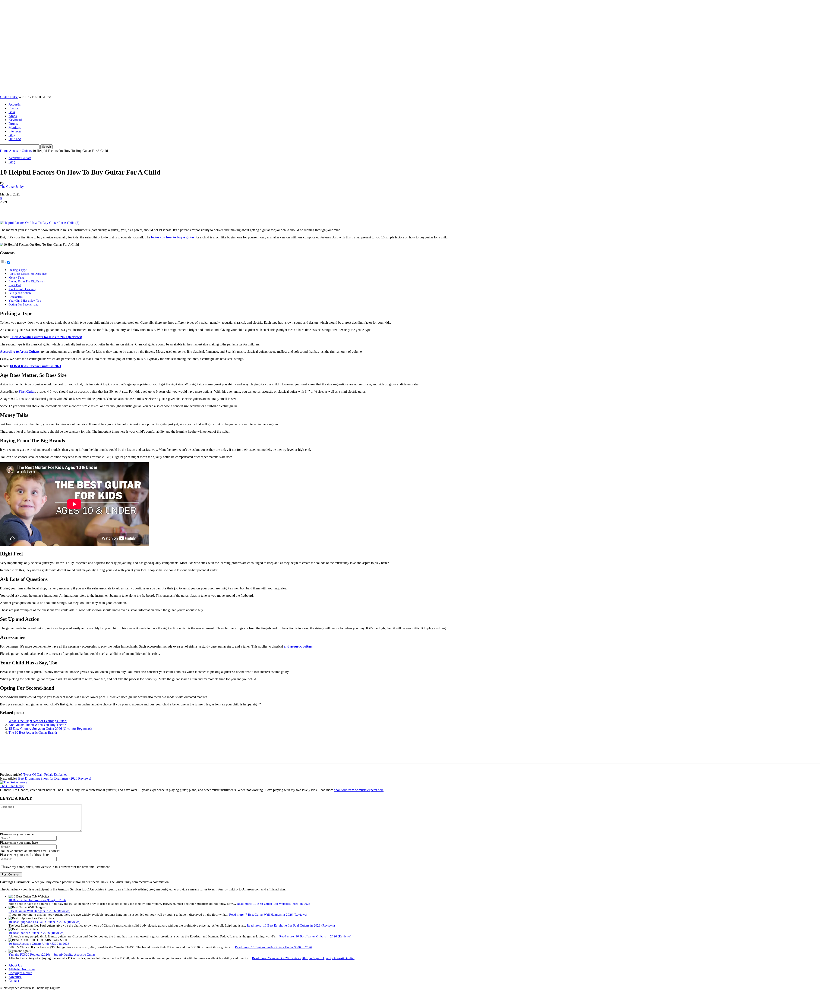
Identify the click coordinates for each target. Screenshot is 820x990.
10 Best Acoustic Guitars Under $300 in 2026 (39, 943)
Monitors (15, 127)
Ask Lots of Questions (22, 289)
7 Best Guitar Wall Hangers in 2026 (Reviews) (39, 911)
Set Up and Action (20, 293)
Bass (12, 112)
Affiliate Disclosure (22, 969)
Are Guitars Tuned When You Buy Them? (37, 725)
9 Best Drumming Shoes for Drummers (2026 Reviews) (53, 778)
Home (4, 151)
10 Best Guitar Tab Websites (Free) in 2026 (37, 900)
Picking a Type (18, 270)
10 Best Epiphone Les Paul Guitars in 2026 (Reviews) (44, 922)
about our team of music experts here (359, 790)
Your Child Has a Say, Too (25, 300)
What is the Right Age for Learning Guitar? (38, 721)
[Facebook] (7, 208)
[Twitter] (22, 208)
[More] (69, 208)
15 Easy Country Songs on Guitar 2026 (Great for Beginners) (50, 728)
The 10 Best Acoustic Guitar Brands (33, 732)
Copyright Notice (20, 973)
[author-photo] (13, 782)
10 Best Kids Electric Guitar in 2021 (35, 366)
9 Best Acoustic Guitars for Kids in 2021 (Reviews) (46, 337)
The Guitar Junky (12, 186)
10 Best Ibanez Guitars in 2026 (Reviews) (36, 932)
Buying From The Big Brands (27, 281)
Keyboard (15, 120)
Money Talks (16, 277)
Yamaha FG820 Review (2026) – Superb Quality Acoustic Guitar (52, 954)
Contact (14, 981)
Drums (13, 123)
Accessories (15, 296)
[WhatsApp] (53, 208)
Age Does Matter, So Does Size (28, 273)
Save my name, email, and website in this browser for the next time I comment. (57, 867)
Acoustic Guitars (20, 151)
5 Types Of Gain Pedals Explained (44, 774)
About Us (15, 965)
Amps (13, 116)
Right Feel (15, 285)
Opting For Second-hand (23, 304)
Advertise (15, 977)
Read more (273, 903)
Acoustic (14, 104)
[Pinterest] (38, 208)
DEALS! (15, 139)
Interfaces (15, 131)
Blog (12, 135)
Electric (14, 108)
